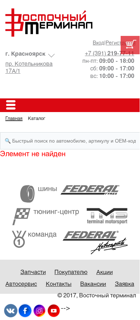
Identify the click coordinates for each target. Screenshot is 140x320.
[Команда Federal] (70, 242)
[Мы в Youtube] (54, 310)
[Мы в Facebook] (25, 310)
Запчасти (33, 272)
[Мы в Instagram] (39, 310)
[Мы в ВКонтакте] (11, 310)
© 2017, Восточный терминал (97, 295)
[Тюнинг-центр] (69, 216)
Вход (98, 43)
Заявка (124, 284)
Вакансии (93, 284)
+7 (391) (109, 53)
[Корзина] (130, 45)
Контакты (59, 284)
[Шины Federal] (70, 193)
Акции (104, 272)
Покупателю (70, 272)
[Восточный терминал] (70, 22)
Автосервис (21, 284)
